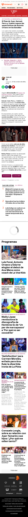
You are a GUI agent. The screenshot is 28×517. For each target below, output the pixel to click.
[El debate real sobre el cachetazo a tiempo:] (8, 450)
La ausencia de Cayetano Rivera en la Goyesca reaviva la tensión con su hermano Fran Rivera (20, 386)
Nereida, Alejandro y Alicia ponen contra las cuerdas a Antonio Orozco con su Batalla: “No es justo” (14, 63)
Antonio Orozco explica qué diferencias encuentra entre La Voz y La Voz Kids (7, 290)
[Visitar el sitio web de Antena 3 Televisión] (7, 483)
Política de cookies (8, 506)
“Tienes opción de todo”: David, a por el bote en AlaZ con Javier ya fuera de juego (20, 289)
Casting (4, 15)
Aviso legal (8, 503)
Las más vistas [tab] (8, 185)
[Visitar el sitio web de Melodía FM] (20, 490)
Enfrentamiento (20, 380)
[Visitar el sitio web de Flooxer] (19, 493)
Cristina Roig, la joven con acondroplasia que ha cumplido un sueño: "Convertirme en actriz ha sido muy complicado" (20, 460)
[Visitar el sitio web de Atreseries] (20, 486)
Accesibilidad (14, 513)
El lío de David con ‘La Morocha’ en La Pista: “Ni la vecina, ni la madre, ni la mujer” (7, 388)
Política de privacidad (17, 503)
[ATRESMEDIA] (14, 478)
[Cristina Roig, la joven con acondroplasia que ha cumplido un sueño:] (20, 450)
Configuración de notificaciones (14, 511)
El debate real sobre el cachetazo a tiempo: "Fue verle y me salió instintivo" (7, 459)
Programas (11, 8)
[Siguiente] (27, 1)
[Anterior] (1, 1)
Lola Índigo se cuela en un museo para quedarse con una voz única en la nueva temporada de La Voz (15, 211)
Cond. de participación (19, 506)
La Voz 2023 (16, 175)
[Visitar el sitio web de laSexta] (14, 483)
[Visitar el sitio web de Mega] (14, 486)
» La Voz (16, 180)
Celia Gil (8, 77)
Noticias (20, 8)
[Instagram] (7, 79)
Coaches (24, 15)
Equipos (18, 15)
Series (4, 8)
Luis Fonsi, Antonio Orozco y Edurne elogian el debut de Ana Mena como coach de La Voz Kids (14, 267)
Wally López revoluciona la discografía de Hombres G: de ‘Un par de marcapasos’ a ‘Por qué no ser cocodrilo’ (13, 325)
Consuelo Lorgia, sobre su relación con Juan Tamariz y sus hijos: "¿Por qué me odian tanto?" (14, 436)
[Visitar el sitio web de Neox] (20, 483)
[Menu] (26, 4)
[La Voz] (14, 13)
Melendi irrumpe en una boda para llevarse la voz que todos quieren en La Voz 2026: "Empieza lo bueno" (14, 192)
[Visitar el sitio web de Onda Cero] (7, 490)
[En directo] (15, 4)
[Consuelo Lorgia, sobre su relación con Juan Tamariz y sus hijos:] (14, 421)
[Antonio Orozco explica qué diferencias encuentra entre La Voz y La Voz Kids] (8, 281)
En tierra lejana (6, 1)
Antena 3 (4, 180)
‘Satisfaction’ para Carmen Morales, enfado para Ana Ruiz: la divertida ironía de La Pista (12, 361)
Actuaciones (11, 15)
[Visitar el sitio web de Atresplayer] (10, 493)
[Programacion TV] (19, 4)
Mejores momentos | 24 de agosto (13, 314)
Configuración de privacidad (14, 508)
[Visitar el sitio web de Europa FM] (14, 490)
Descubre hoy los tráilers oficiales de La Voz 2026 (15, 202)
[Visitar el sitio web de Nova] (7, 486)
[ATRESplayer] (22, 4)
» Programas (10, 180)
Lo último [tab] (18, 185)
